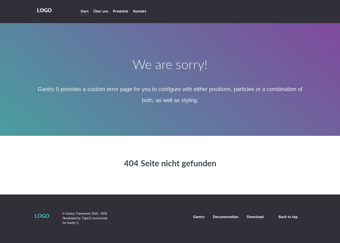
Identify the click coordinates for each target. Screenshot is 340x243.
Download (255, 217)
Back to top (288, 217)
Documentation (225, 217)
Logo (44, 10)
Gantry (198, 217)
